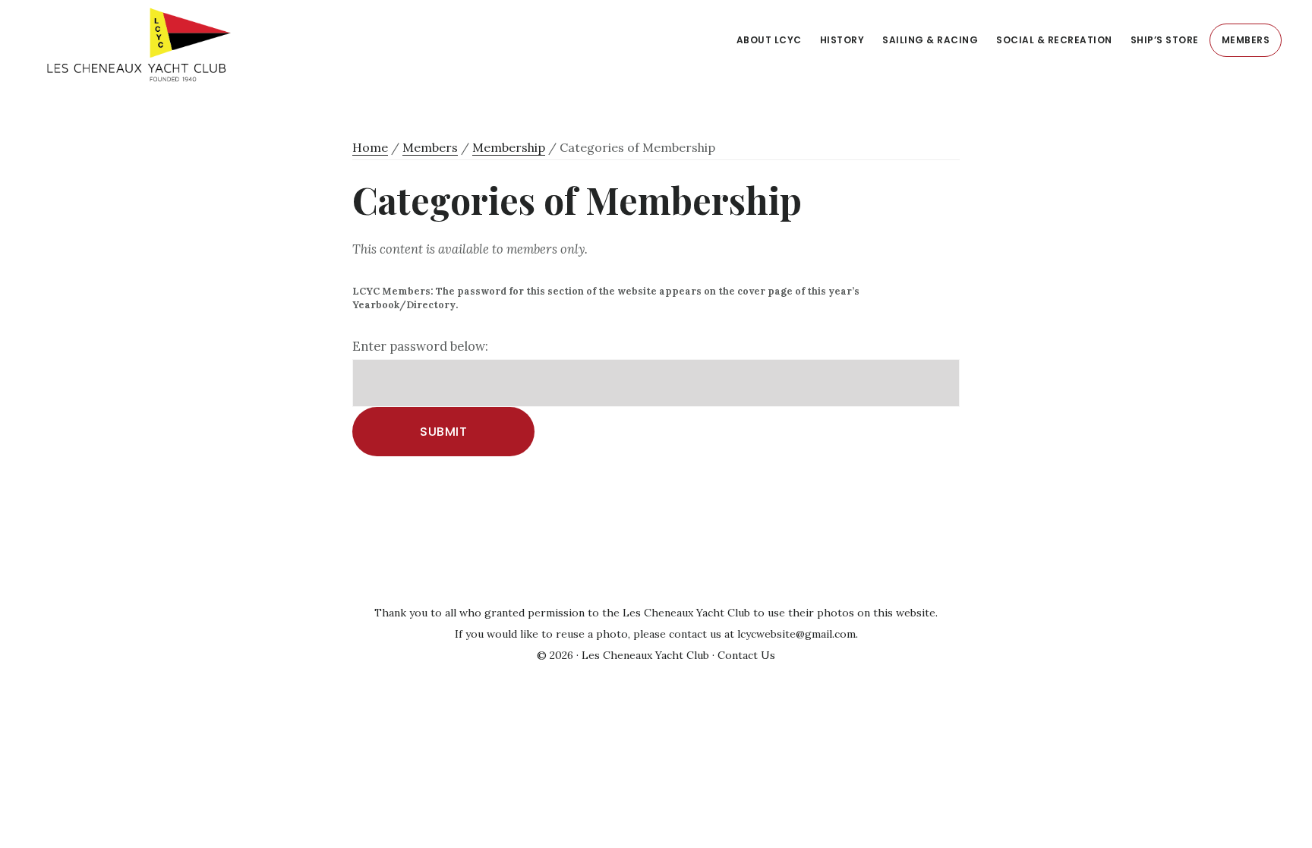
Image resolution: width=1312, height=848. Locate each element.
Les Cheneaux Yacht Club (201, 45)
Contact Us (746, 655)
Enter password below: (420, 346)
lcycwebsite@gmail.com (796, 634)
